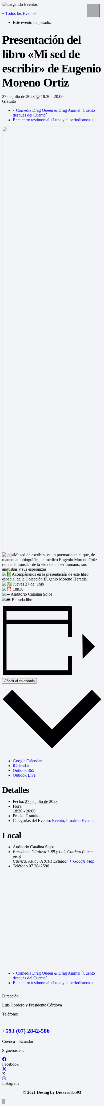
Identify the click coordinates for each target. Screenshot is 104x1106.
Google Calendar (27, 761)
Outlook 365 (23, 770)
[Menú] (93, 10)
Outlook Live (24, 775)
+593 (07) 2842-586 (26, 1030)
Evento (58, 820)
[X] (4, 1069)
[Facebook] (4, 1059)
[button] (3, 1101)
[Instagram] (4, 1078)
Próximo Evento (80, 820)
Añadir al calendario (19, 681)
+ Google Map (81, 861)
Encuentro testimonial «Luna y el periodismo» (53, 120)
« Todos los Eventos (19, 13)
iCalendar (21, 765)
